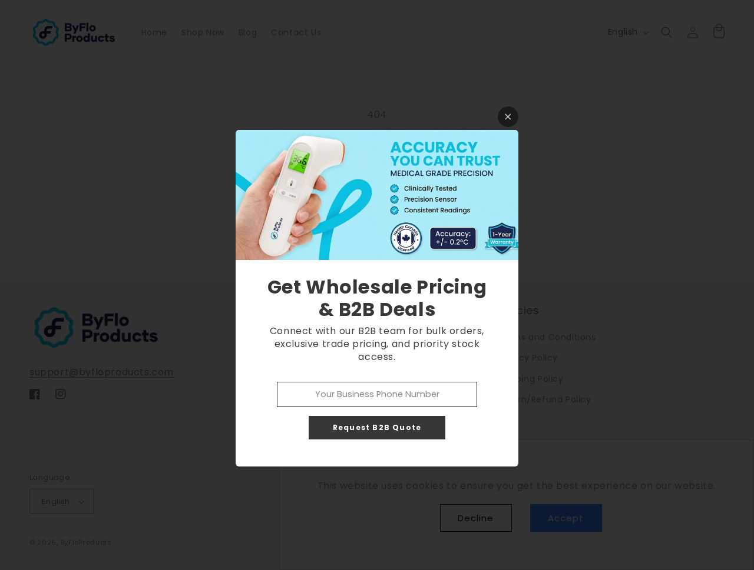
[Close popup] (508, 116)
